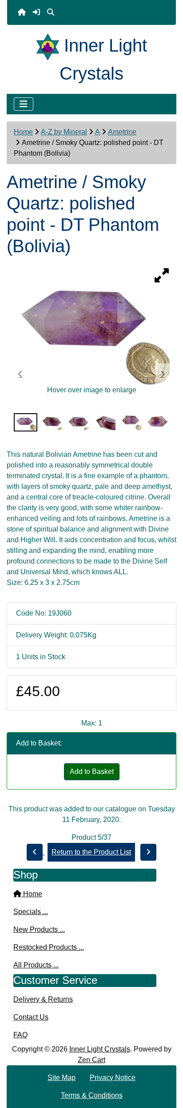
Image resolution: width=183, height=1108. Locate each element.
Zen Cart (91, 1060)
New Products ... (39, 929)
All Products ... (36, 965)
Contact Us (30, 1017)
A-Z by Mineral (64, 132)
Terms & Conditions (92, 1095)
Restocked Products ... (48, 947)
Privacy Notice (112, 1077)
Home (23, 132)
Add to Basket (92, 771)
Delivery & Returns (43, 999)
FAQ (20, 1035)
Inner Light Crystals (99, 1049)
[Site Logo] (50, 45)
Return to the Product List (91, 852)
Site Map (62, 1077)
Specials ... (30, 911)
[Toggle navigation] (23, 104)
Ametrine (122, 132)
